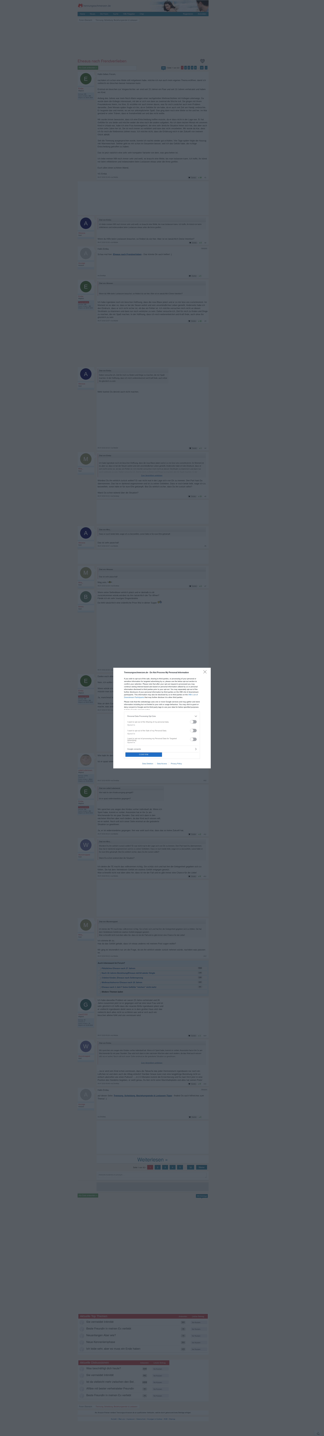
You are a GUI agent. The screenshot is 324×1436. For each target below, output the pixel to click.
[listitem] (162, 716)
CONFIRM (143, 754)
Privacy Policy (176, 764)
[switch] (193, 722)
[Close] (205, 672)
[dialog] (162, 718)
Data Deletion (147, 764)
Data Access (162, 764)
